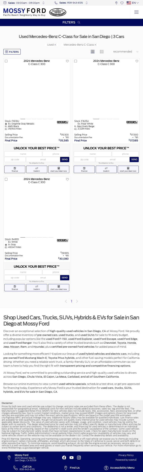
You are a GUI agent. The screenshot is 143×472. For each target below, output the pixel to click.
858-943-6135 (75, 2)
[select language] (138, 2)
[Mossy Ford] (24, 12)
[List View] (102, 52)
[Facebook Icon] (64, 457)
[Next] (77, 301)
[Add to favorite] (67, 61)
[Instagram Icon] (79, 457)
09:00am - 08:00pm (28, 2)
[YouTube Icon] (71, 457)
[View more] (43, 2)
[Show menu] (136, 12)
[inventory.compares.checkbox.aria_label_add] (6, 61)
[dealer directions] (11, 458)
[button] (116, 3)
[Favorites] (122, 3)
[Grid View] (93, 52)
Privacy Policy (126, 455)
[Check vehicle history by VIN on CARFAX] (63, 122)
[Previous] (66, 301)
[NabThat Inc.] (132, 460)
